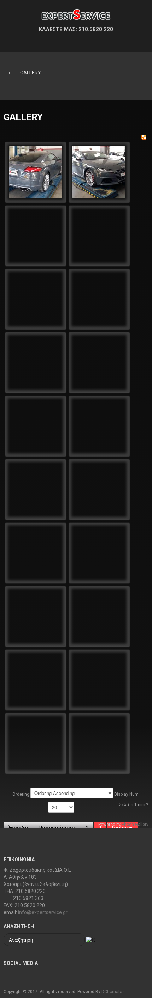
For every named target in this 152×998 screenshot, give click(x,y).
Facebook (9, 975)
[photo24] (35, 171)
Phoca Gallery (135, 824)
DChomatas (113, 991)
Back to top (139, 968)
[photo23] (98, 171)
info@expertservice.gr (43, 912)
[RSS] (144, 137)
